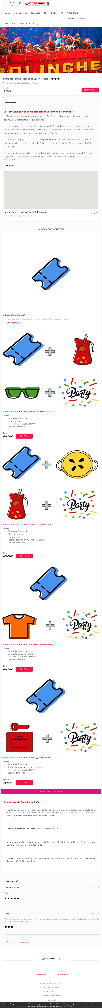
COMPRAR (24, 436)
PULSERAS (72, 13)
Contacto (35, 13)
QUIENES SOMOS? (76, 18)
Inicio (7, 13)
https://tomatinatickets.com (51, 987)
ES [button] (4, 2)
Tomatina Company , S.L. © (51, 983)
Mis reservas (20, 13)
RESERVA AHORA (90, 90)
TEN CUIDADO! (26, 23)
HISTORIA (10, 23)
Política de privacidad (51, 996)
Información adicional (51, 791)
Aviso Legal (51, 1000)
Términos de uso (51, 992)
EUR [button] (12, 2)
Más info (71, 1006)
